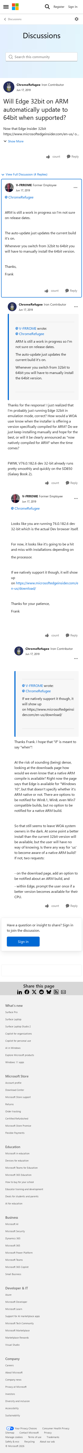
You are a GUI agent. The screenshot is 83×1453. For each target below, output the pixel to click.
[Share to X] (34, 991)
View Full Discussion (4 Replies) (26, 174)
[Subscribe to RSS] (56, 991)
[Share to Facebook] (27, 991)
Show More (15, 141)
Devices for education (17, 1160)
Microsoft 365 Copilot (17, 1267)
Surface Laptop (13, 1019)
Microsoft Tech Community (19, 1323)
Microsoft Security (15, 1231)
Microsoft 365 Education (18, 1174)
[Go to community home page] (15, 6)
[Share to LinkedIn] (19, 991)
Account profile (13, 1082)
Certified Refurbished (16, 1118)
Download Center (14, 1090)
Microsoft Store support (18, 1097)
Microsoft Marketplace (17, 1330)
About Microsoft (14, 1372)
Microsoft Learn (13, 1309)
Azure (8, 1294)
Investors (10, 1394)
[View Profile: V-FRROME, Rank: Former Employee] (9, 187)
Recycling (29, 1441)
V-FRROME (24, 185)
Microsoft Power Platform (19, 1252)
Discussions (14, 19)
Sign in (23, 941)
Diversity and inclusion (17, 1401)
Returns (9, 1104)
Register (59, 6)
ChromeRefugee (29, 84)
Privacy (48, 1432)
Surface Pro (11, 1012)
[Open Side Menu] (6, 6)
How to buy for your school (19, 1182)
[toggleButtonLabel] (76, 19)
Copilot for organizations (18, 1033)
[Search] (47, 6)
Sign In (72, 6)
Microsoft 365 (12, 1245)
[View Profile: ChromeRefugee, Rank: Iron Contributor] (8, 87)
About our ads (47, 1441)
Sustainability (12, 1415)
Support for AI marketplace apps (22, 1316)
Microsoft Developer (16, 1301)
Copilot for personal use (18, 1040)
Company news (13, 1379)
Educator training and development (24, 1189)
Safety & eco (12, 1441)
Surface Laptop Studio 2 (18, 1026)
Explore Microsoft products (19, 1055)
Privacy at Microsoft (16, 1386)
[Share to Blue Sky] (48, 991)
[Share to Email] (63, 991)
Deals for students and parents (22, 1196)
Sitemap (9, 1432)
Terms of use (34, 1437)
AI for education (13, 1203)
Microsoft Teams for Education (21, 1167)
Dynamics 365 (12, 1238)
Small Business (13, 1274)
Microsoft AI (11, 1224)
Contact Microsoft (29, 1432)
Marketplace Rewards (17, 1337)
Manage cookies (14, 1437)
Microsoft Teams (14, 1259)
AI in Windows (13, 1048)
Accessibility (12, 1408)
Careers (9, 1365)
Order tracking (13, 1111)
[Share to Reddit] (41, 991)
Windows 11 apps (14, 1062)
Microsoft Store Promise (18, 1125)
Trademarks (53, 1437)
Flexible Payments (15, 1132)
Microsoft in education (17, 1153)
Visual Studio (12, 1344)
